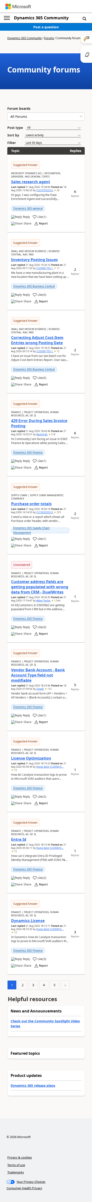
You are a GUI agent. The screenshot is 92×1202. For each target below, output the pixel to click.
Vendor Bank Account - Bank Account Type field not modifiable (38, 675)
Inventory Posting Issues (34, 259)
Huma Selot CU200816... (50, 766)
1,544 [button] (56, 600)
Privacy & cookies (19, 1157)
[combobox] (46, 116)
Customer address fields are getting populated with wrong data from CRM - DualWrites (39, 587)
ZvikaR (40, 688)
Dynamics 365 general (28, 208)
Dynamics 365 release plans (33, 1085)
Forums (49, 38)
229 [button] (58, 512)
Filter (11, 142)
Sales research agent (30, 181)
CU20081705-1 (45, 268)
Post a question (46, 27)
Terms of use (16, 1165)
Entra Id (18, 839)
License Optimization (31, 758)
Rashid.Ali (42, 434)
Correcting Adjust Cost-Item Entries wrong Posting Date (37, 340)
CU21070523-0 (45, 190)
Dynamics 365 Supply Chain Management (31, 530)
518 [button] (52, 434)
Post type (15, 127)
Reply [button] (26, 217)
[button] (84, 18)
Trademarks (15, 1172)
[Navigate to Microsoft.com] (18, 6)
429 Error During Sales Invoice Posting (39, 423)
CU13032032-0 (45, 512)
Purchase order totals (31, 503)
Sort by (13, 135)
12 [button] (57, 268)
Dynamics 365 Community (41, 18)
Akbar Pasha (43, 600)
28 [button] (57, 190)
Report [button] (43, 223)
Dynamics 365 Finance (28, 452)
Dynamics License (28, 920)
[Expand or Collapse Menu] (7, 18)
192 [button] (49, 688)
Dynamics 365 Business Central (34, 286)
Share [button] (27, 223)
